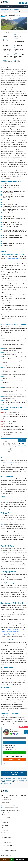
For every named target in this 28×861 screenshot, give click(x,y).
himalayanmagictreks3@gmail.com (10, 805)
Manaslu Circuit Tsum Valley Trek (9, 780)
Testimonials (5, 822)
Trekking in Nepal (5, 11)
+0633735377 (6, 802)
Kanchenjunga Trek (7, 633)
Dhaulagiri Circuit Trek (17, 633)
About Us (4, 834)
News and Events (6, 842)
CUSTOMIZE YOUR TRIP (14, 759)
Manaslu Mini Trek (18, 781)
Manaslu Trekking (14, 9)
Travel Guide (5, 830)
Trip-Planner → (20, 859)
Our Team (4, 840)
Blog (3, 827)
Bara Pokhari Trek (8, 781)
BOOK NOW (14, 742)
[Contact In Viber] (14, 733)
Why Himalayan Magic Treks (9, 850)
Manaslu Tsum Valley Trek (19, 778)
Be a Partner (5, 825)
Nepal (6, 9)
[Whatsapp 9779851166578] (12, 859)
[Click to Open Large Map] (14, 446)
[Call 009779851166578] (19, 2)
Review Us (4, 820)
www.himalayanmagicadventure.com (11, 810)
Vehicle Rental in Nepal (7, 848)
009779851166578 (7, 799)
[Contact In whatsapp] (11, 733)
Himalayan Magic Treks (12, 258)
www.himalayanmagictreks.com (10, 807)
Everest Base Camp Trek (13, 629)
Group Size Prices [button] (14, 738)
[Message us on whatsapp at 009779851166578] (22, 2)
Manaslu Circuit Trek (10, 634)
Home (2, 9)
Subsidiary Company (7, 837)
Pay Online (4, 814)
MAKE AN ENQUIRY (14, 752)
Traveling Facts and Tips (8, 845)
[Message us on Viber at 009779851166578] (25, 2)
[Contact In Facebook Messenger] (17, 733)
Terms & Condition (6, 817)
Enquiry (4, 859)
